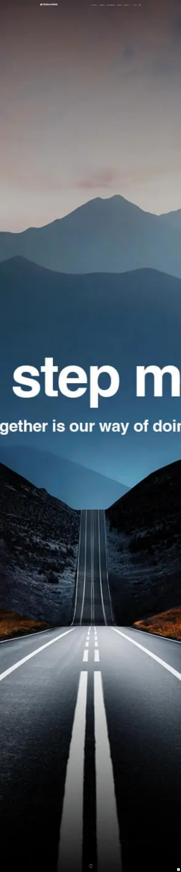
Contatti (126, 5)
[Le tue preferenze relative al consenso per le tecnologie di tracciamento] (178, 869)
